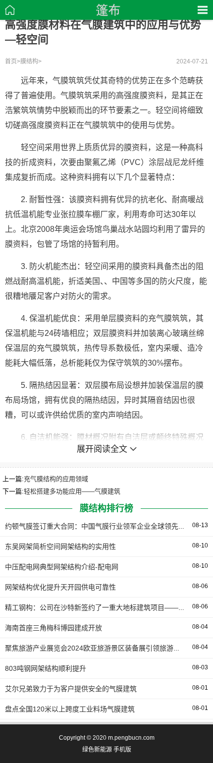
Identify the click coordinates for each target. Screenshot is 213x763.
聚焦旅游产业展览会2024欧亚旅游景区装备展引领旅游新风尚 (99, 648)
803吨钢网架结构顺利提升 (45, 668)
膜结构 (29, 61)
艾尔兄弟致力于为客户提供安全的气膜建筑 (71, 689)
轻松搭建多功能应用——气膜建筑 (72, 491)
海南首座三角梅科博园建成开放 (53, 628)
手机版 (122, 749)
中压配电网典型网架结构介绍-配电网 (61, 567)
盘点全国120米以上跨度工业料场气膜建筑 (70, 709)
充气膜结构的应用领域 (56, 479)
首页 (11, 61)
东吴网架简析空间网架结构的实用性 (60, 546)
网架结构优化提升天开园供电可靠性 (60, 587)
